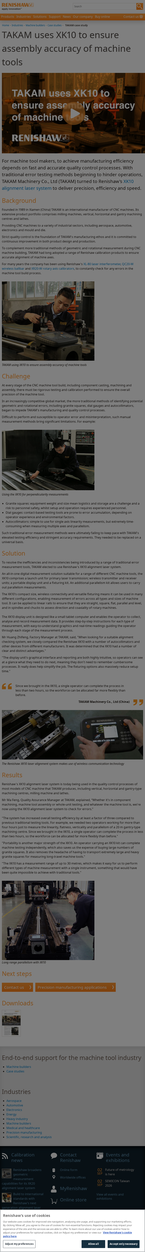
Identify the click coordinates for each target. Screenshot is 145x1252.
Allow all (93, 1244)
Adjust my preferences (19, 1244)
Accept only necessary (123, 1244)
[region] (72, 1231)
